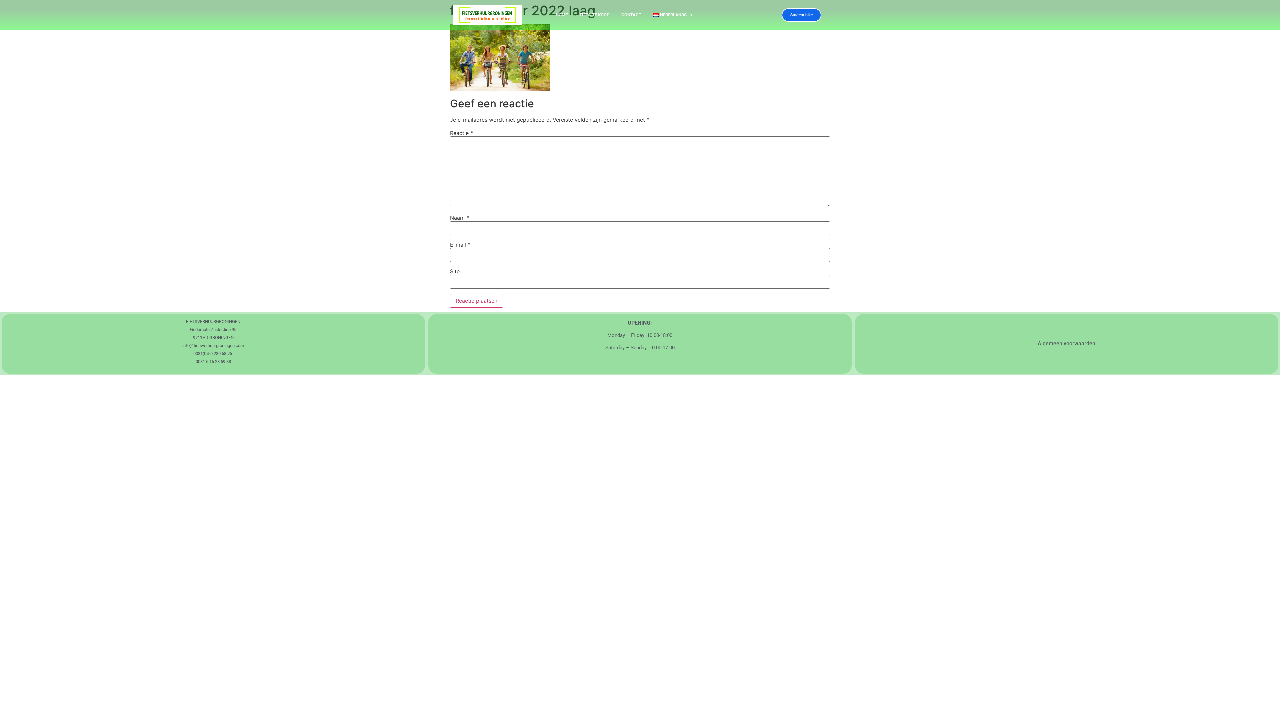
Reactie (461, 133)
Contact (631, 14)
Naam (459, 217)
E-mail (460, 244)
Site (455, 271)
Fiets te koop (594, 14)
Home (562, 14)
